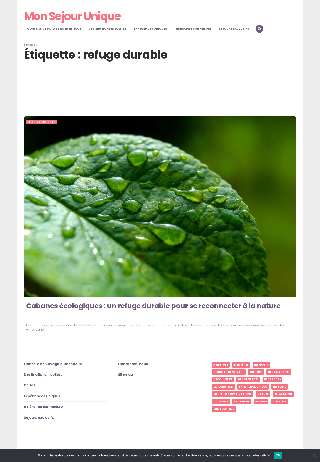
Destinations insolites (107, 28)
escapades (272, 379)
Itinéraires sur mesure (192, 28)
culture (256, 372)
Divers (29, 385)
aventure (220, 364)
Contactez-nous (133, 363)
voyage (261, 401)
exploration (223, 387)
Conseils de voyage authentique (54, 28)
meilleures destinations (232, 394)
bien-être (241, 364)
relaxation (283, 394)
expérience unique (253, 387)
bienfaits (261, 364)
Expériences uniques (150, 28)
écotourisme (223, 409)
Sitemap (125, 374)
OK (278, 455)
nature (263, 394)
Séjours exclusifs (234, 28)
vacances (241, 401)
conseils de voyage (228, 372)
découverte (222, 379)
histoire (279, 387)
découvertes (248, 379)
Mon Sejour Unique (72, 16)
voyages (279, 401)
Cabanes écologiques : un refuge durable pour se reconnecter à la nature (153, 306)
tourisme (220, 401)
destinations (279, 372)
